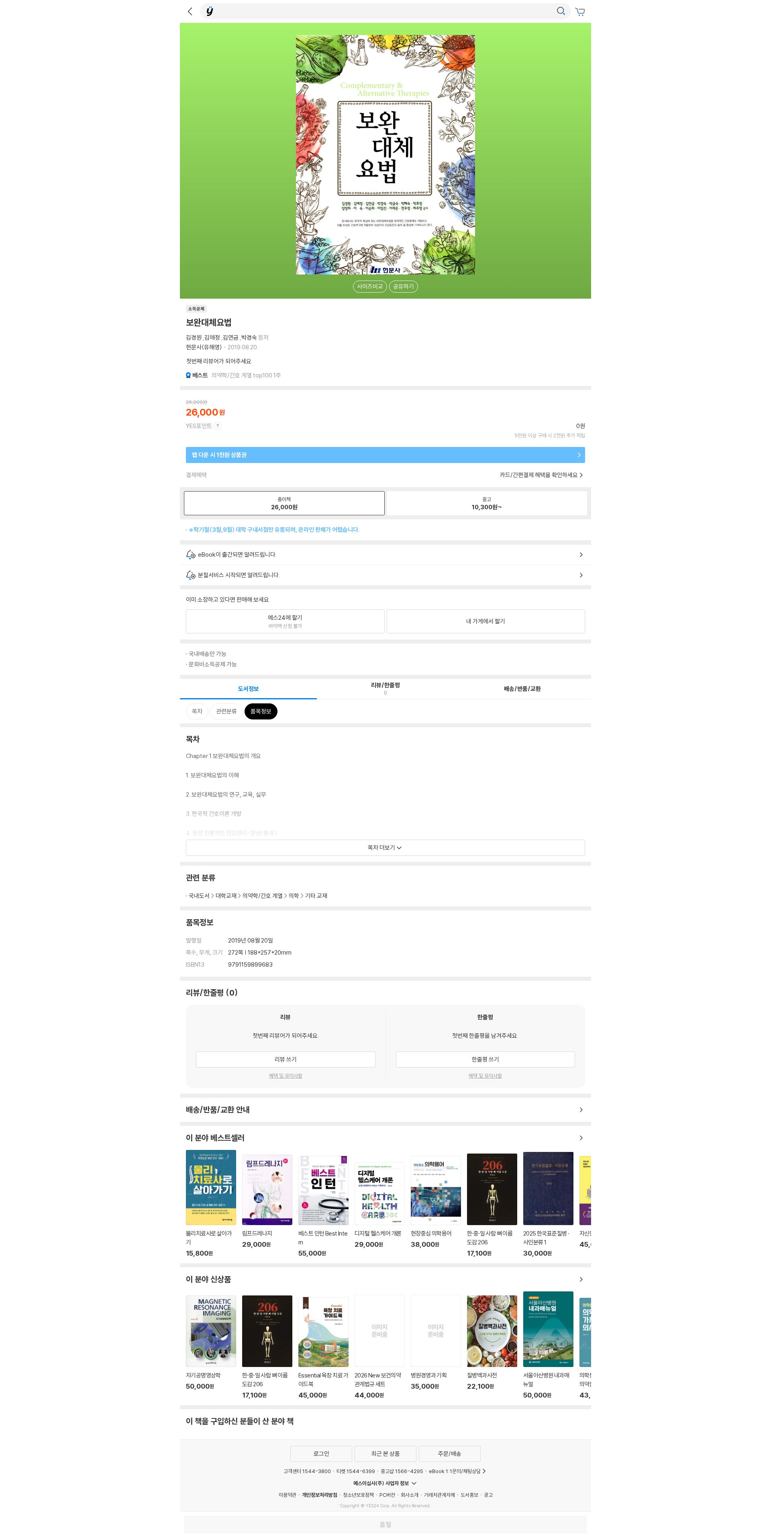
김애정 (212, 337)
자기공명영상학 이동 (211, 1347)
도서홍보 (469, 1495)
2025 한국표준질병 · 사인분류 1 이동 (548, 1204)
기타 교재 (316, 896)
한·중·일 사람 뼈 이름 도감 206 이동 (492, 1205)
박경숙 (249, 337)
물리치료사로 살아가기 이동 (211, 1203)
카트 (581, 12)
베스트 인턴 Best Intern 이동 (323, 1206)
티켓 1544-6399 (356, 1471)
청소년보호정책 (358, 1495)
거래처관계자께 (439, 1495)
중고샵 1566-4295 (402, 1471)
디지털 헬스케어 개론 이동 (380, 1209)
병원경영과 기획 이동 (436, 1347)
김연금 (231, 337)
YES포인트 (199, 426)
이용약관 (287, 1495)
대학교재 (226, 896)
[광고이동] (561, 11)
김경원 (194, 337)
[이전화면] (190, 11)
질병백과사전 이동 (492, 1347)
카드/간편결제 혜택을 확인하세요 (539, 475)
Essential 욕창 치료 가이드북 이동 (323, 1348)
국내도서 (199, 896)
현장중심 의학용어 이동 (436, 1206)
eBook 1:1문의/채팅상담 (455, 1471)
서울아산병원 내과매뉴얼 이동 (548, 1345)
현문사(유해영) (204, 347)
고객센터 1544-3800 (307, 1471)
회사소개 (409, 1495)
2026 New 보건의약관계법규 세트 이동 (380, 1347)
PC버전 (387, 1495)
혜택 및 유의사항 (285, 1075)
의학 (294, 896)
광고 (488, 1495)
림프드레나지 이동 (267, 1206)
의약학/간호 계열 (263, 896)
